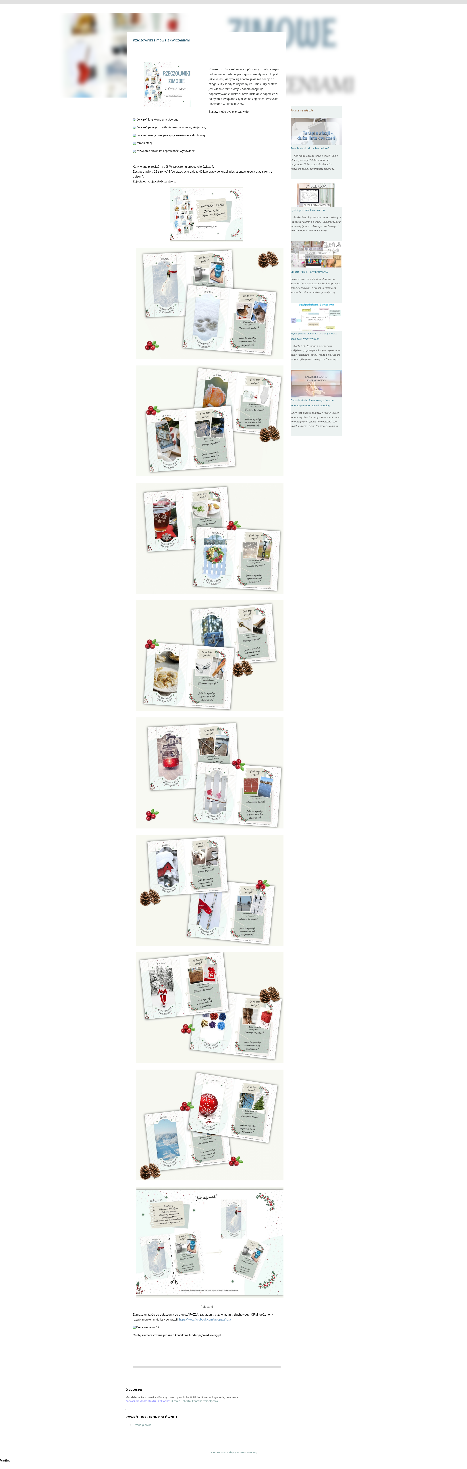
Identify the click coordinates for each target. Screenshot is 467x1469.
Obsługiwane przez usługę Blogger (236, 1445)
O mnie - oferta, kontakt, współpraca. (195, 1401)
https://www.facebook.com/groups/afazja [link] (205, 1319)
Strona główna (142, 1424)
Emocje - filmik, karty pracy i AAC (310, 271)
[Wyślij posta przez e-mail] (135, 1344)
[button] (135, 52)
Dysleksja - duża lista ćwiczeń (308, 210)
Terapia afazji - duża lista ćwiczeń (310, 148)
